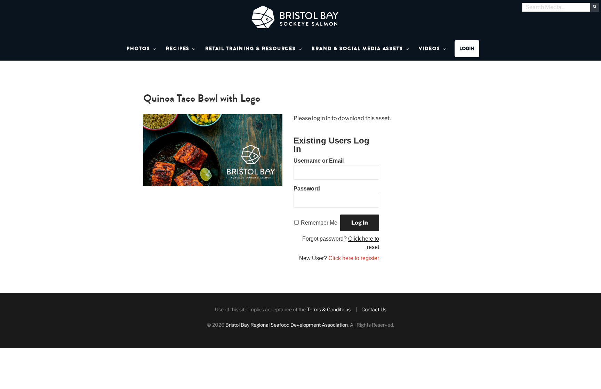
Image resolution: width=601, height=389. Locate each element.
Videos (429, 48)
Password (307, 189)
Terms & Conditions (329, 309)
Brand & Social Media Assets (357, 48)
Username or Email (319, 161)
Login (466, 48)
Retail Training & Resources (250, 48)
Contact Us (373, 309)
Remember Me (319, 223)
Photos (138, 48)
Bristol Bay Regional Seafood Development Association (286, 325)
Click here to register (353, 258)
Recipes (178, 48)
